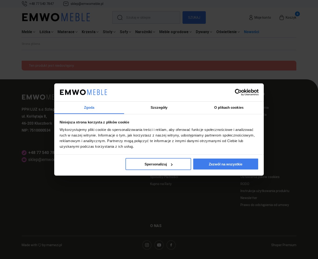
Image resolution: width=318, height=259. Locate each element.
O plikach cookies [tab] (229, 107)
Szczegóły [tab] (159, 107)
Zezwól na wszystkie (225, 164)
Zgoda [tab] (89, 107)
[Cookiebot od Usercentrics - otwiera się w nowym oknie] (238, 92)
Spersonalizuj (156, 164)
